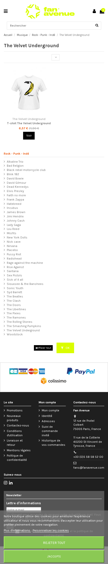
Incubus (12, 208)
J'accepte (54, 556)
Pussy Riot (14, 254)
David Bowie (15, 178)
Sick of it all (15, 279)
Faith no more (16, 195)
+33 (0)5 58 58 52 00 (88, 457)
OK (67, 348)
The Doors (14, 305)
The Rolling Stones (19, 322)
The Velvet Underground (23, 330)
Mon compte (50, 410)
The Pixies (14, 313)
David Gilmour (16, 182)
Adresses (48, 421)
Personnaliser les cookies (51, 530)
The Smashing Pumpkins (24, 326)
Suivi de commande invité (50, 431)
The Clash (14, 300)
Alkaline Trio (15, 161)
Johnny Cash (16, 220)
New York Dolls (17, 237)
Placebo (12, 250)
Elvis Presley (15, 191)
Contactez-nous (18, 425)
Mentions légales (19, 450)
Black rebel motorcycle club (26, 170)
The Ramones (16, 317)
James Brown (16, 212)
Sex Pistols (14, 275)
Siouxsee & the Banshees (25, 284)
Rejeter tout (54, 543)
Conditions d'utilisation (15, 433)
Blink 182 (13, 174)
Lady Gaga (14, 225)
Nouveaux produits (14, 418)
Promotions (15, 410)
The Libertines (16, 309)
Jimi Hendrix (15, 216)
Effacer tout (44, 347)
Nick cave (14, 241)
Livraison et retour (15, 443)
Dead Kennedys (18, 187)
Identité (47, 416)
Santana (13, 271)
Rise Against (15, 267)
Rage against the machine (25, 263)
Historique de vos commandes (53, 443)
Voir (29, 135)
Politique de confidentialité (17, 458)
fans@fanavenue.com (88, 467)
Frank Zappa (15, 199)
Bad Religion (15, 165)
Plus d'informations (17, 530)
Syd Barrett (14, 292)
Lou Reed (13, 229)
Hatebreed (14, 204)
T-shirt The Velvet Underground (29, 123)
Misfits (11, 233)
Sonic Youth (15, 288)
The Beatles (15, 296)
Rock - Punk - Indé (16, 153)
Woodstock (15, 334)
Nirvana (12, 246)
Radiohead (14, 258)
